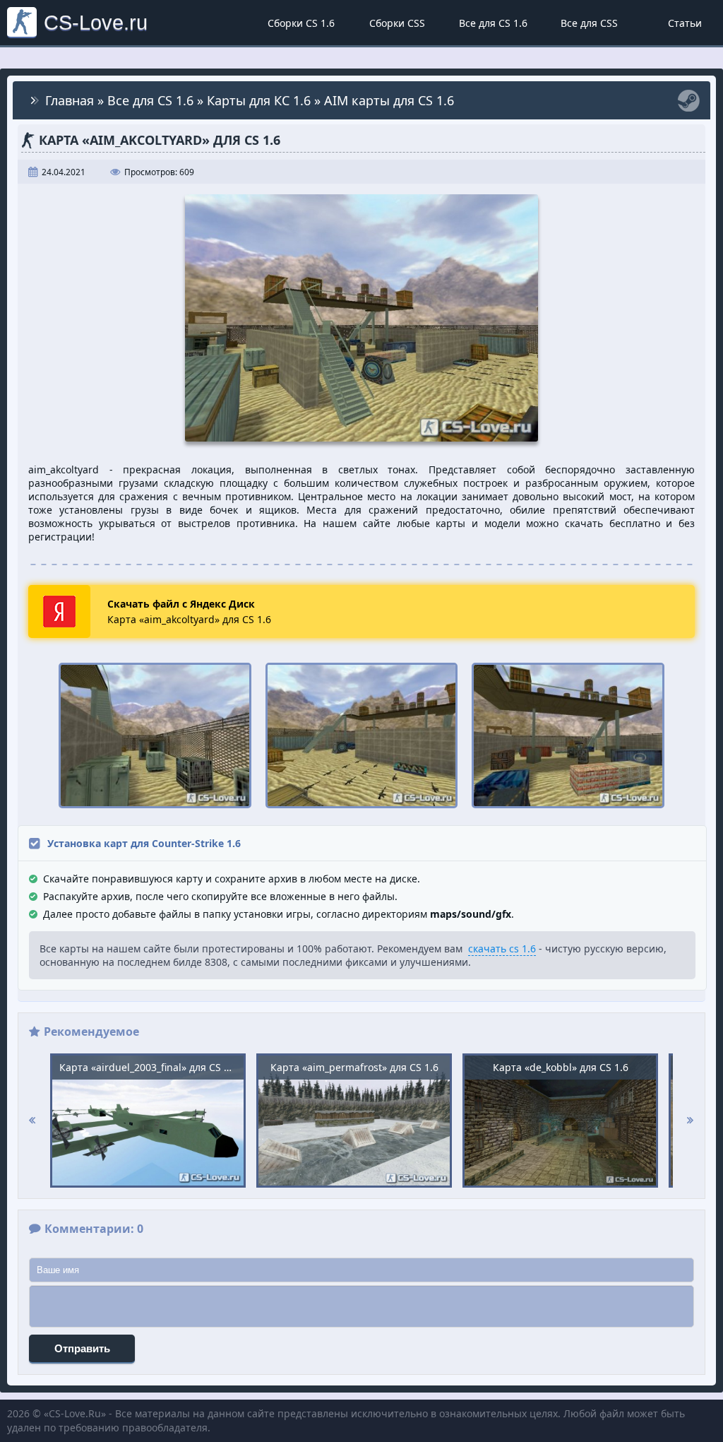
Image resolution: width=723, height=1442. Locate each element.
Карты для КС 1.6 (259, 100)
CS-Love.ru (96, 22)
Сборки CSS (397, 23)
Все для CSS (589, 23)
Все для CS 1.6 (493, 23)
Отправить (82, 1348)
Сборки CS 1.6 (301, 23)
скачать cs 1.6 (502, 948)
